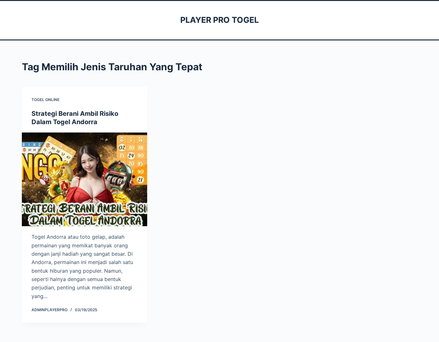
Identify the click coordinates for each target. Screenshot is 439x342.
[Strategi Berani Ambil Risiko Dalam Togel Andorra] (84, 179)
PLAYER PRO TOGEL (219, 20)
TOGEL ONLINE (45, 99)
